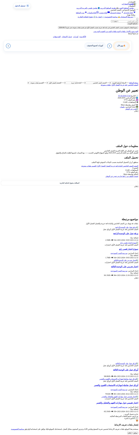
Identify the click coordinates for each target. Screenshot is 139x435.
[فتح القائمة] (137, 9)
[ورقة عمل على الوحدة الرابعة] (126, 227)
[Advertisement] (73, 66)
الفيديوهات (57, 37)
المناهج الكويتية (132, 23)
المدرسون (134, 31)
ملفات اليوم (121, 31)
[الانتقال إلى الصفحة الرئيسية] (132, 4)
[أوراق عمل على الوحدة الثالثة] (127, 363)
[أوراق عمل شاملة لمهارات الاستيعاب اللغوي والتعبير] (118, 379)
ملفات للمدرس (111, 31)
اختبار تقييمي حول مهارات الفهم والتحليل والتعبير (117, 403)
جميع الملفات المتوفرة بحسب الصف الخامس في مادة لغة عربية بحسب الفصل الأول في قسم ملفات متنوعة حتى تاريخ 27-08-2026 (98, 27)
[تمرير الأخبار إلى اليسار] (8, 46)
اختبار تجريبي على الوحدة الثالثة (124, 266)
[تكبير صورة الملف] (131, 109)
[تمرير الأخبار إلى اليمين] (109, 46)
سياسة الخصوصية (17, 429)
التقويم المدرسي (99, 31)
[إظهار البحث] (137, 19)
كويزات (75, 37)
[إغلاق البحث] (112, 21)
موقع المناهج (133, 83)
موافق (135, 433)
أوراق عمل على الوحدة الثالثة (125, 370)
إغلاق (129, 433)
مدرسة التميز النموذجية (119, 253)
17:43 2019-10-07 (124, 96)
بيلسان (122, 107)
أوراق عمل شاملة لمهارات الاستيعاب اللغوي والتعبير (116, 385)
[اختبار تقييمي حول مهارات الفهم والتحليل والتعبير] (120, 397)
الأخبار (128, 31)
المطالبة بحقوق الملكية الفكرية (69, 183)
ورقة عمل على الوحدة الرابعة (125, 233)
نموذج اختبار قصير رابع (128, 249)
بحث (115, 21)
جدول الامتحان (67, 37)
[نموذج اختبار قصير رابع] (129, 243)
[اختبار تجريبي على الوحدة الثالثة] (126, 260)
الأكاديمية (82, 37)
